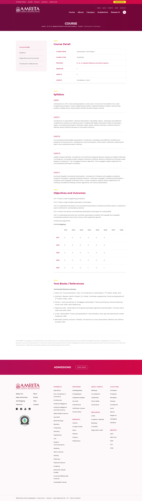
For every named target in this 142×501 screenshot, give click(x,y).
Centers (75, 423)
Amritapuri (113, 390)
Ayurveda (57, 417)
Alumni (30, 2)
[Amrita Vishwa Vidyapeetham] (28, 10)
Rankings (94, 390)
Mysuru (112, 412)
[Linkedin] (30, 409)
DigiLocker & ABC (97, 430)
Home (44, 26)
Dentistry (57, 431)
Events (110, 8)
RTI (67, 498)
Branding (94, 423)
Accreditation (95, 394)
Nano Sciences (58, 452)
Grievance (49, 498)
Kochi (112, 408)
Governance (95, 404)
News (99, 8)
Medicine (57, 448)
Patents (75, 433)
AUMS (93, 416)
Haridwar (113, 422)
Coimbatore (114, 404)
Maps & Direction (22, 397)
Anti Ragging (20, 401)
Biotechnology (58, 420)
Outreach (19, 404)
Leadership (95, 397)
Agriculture (57, 390)
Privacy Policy (41, 498)
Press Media (95, 401)
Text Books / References (28, 64)
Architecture (58, 400)
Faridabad (113, 419)
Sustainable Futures (60, 482)
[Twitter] (21, 409)
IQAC (111, 433)
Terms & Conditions (75, 498)
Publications (76, 441)
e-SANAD (94, 426)
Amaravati (113, 394)
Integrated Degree (78, 397)
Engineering (57, 435)
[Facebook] (17, 409)
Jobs (116, 8)
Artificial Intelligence (60, 403)
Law (55, 438)
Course (80, 26)
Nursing (56, 455)
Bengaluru (113, 397)
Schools (44, 2)
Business (56, 424)
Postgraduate (76, 394)
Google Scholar (77, 426)
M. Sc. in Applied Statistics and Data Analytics (62, 26)
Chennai (112, 401)
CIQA (111, 448)
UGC (111, 444)
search (124, 12)
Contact (123, 8)
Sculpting (57, 466)
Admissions (119, 2)
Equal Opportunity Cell (59, 498)
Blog (104, 8)
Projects (75, 437)
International (21, 2)
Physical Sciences (59, 462)
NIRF (111, 441)
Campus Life (53, 2)
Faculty (37, 2)
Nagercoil (113, 415)
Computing (57, 428)
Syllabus (22, 53)
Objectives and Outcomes (29, 58)
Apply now (19, 394)
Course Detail (24, 47)
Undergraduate (77, 390)
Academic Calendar (97, 419)
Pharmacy (57, 459)
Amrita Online (76, 412)
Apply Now (81, 367)
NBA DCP (113, 437)
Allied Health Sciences (61, 413)
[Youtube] (25, 409)
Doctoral (75, 401)
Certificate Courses (78, 408)
